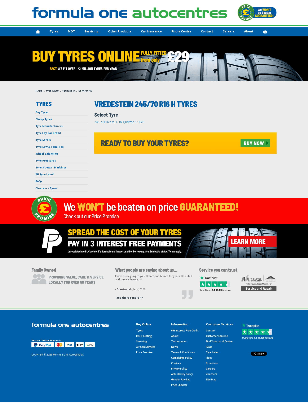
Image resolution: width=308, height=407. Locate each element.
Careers (228, 31)
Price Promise (144, 352)
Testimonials (179, 341)
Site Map (211, 379)
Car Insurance (151, 31)
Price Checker (179, 385)
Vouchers (211, 374)
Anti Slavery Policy (182, 374)
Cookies (176, 363)
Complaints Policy (181, 357)
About (248, 31)
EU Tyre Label (45, 174)
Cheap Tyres (44, 119)
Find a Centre (181, 31)
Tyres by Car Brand (48, 133)
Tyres (54, 31)
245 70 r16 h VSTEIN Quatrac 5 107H (119, 122)
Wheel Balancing (47, 153)
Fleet (209, 357)
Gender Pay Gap (180, 379)
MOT (71, 31)
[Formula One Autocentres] (129, 12)
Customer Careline (217, 336)
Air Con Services (145, 347)
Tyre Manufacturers (49, 126)
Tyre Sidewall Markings (51, 167)
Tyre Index (52, 91)
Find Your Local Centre (219, 341)
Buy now (254, 143)
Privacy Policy (179, 368)
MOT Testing (144, 336)
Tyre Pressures (46, 160)
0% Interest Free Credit (185, 330)
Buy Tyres (42, 112)
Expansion (212, 363)
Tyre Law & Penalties (50, 147)
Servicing (91, 31)
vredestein (85, 91)
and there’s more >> (129, 297)
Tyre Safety (43, 140)
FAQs (39, 181)
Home (39, 91)
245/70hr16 (68, 91)
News (174, 347)
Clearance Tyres (46, 188)
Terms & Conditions (183, 352)
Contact (207, 31)
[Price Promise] (257, 12)
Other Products (119, 31)
